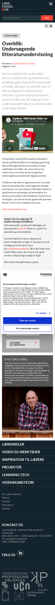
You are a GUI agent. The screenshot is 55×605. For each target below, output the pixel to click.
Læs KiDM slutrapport (17, 343)
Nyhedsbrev (8, 505)
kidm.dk (22, 228)
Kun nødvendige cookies (27, 328)
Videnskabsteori (18, 482)
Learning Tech (15, 475)
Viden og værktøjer (21, 452)
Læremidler (13, 444)
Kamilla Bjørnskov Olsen (23, 63)
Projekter (11, 467)
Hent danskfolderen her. (15, 209)
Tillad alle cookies (27, 320)
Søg (47, 18)
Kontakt (6, 508)
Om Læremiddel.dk (11, 494)
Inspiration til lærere (23, 459)
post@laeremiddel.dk (18, 248)
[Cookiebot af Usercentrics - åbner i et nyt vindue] (40, 275)
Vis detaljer (41, 313)
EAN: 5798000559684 (13, 541)
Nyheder (6, 501)
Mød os (5, 497)
